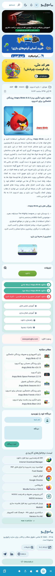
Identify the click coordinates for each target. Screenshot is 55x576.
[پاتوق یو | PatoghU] (47, 5)
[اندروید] (19, 571)
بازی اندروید (35, 87)
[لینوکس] (25, 571)
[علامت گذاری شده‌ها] (4, 571)
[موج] (27, 21)
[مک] (31, 571)
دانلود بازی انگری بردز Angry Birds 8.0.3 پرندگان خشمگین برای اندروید (29, 99)
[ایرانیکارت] (27, 46)
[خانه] (43, 571)
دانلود (27, 273)
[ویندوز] (37, 571)
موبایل (44, 87)
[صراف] (27, 70)
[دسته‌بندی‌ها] (36, 5)
